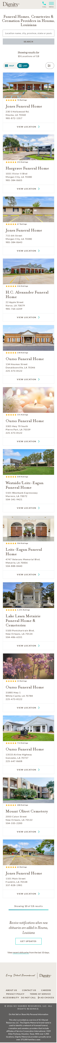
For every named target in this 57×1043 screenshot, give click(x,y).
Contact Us (29, 990)
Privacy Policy (15, 994)
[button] (50, 4)
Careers (46, 990)
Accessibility (11, 997)
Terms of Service (40, 994)
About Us (11, 990)
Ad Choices (47, 997)
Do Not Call (28, 997)
